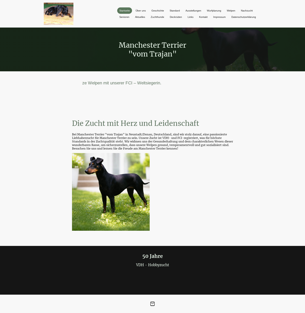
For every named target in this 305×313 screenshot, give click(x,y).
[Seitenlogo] (58, 14)
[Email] (152, 304)
